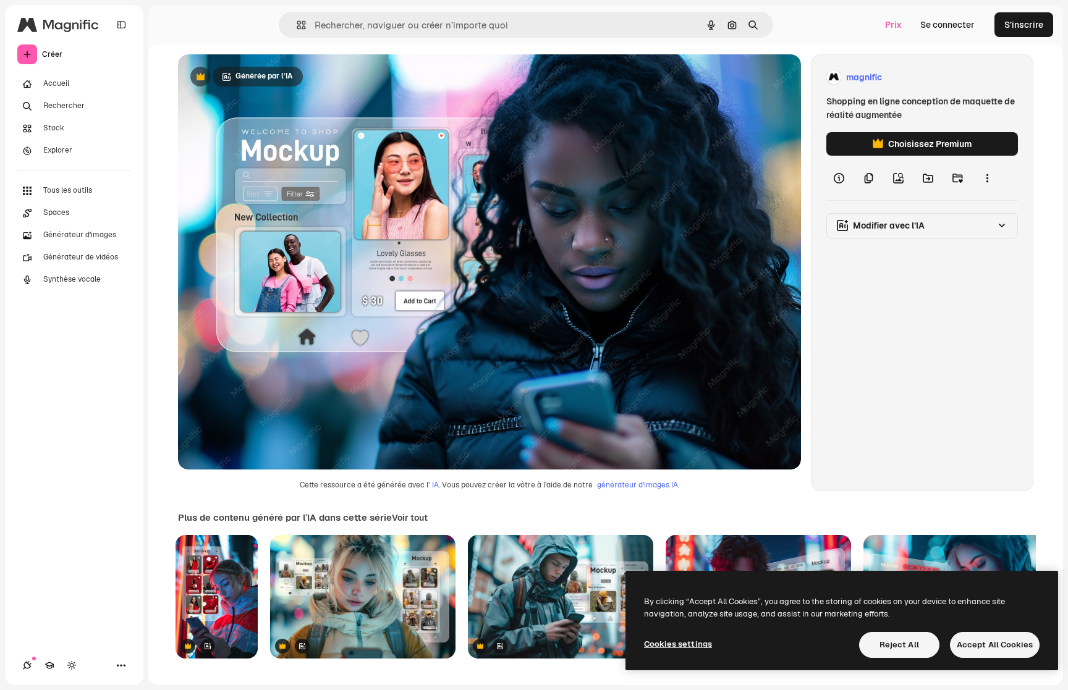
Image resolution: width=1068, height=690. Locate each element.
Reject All (899, 644)
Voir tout (410, 517)
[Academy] (49, 665)
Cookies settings (678, 644)
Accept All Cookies (995, 644)
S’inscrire (1023, 24)
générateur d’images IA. (638, 485)
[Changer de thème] (72, 665)
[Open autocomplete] (296, 25)
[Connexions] (27, 665)
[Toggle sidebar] (121, 25)
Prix (893, 24)
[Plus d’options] (987, 178)
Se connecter (947, 24)
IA (435, 485)
